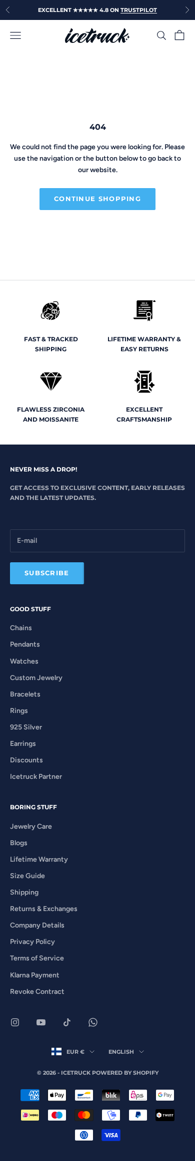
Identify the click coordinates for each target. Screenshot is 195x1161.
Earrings (23, 743)
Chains (21, 628)
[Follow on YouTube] (41, 1022)
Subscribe (47, 573)
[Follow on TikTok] (67, 1022)
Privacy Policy (32, 941)
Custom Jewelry (36, 678)
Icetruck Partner (36, 776)
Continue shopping (97, 199)
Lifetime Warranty (39, 859)
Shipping (24, 892)
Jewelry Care (31, 826)
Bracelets (25, 694)
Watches (24, 661)
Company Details (37, 925)
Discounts (26, 760)
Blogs (19, 843)
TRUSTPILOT (138, 9)
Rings (19, 710)
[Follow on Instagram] (15, 1022)
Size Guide (27, 876)
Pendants (25, 644)
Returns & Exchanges (44, 909)
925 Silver (26, 727)
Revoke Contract (37, 991)
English (121, 1051)
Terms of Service (37, 958)
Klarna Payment (35, 975)
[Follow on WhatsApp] (93, 1022)
